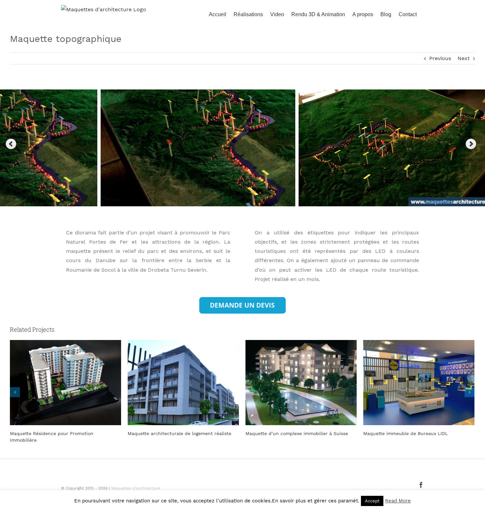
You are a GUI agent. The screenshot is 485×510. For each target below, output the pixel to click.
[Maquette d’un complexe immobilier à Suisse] (183, 382)
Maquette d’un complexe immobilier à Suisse (179, 433)
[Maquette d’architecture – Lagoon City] (418, 382)
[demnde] (242, 299)
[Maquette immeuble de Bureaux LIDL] (301, 382)
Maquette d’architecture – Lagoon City (407, 433)
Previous (440, 58)
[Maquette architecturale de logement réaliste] (65, 382)
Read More (398, 501)
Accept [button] (372, 500)
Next (464, 58)
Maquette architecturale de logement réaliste (61, 433)
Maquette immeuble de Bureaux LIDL (287, 433)
